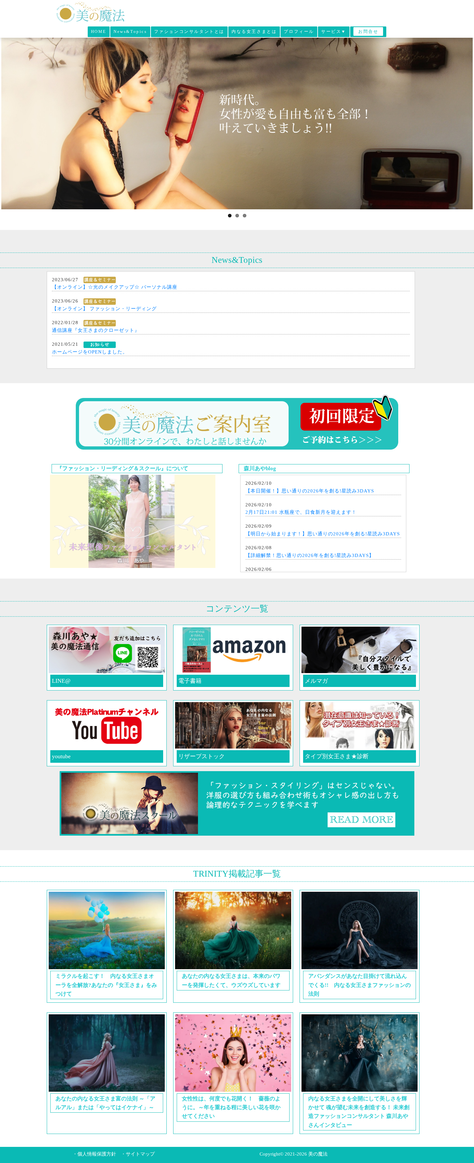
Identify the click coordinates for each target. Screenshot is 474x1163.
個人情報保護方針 (96, 1154)
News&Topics (130, 31)
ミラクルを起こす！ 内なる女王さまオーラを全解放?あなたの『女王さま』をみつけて (106, 985)
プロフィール (299, 31)
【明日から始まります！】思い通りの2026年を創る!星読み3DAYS (322, 533)
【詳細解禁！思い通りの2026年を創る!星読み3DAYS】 (309, 555)
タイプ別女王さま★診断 (337, 756)
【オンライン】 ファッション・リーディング (104, 308)
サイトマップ (140, 1154)
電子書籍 (190, 681)
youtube (61, 756)
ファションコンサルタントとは (189, 31)
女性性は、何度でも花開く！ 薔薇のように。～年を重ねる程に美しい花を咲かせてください (231, 1107)
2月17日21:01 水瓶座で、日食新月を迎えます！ (301, 512)
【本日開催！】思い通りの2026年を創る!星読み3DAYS (309, 490)
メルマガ (316, 681)
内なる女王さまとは (254, 31)
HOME (98, 31)
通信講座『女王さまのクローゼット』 (96, 330)
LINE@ (61, 681)
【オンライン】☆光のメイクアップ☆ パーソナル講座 (114, 287)
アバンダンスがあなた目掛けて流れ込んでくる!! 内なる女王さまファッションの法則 (359, 985)
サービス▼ (333, 31)
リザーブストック (201, 756)
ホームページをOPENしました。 (90, 351)
